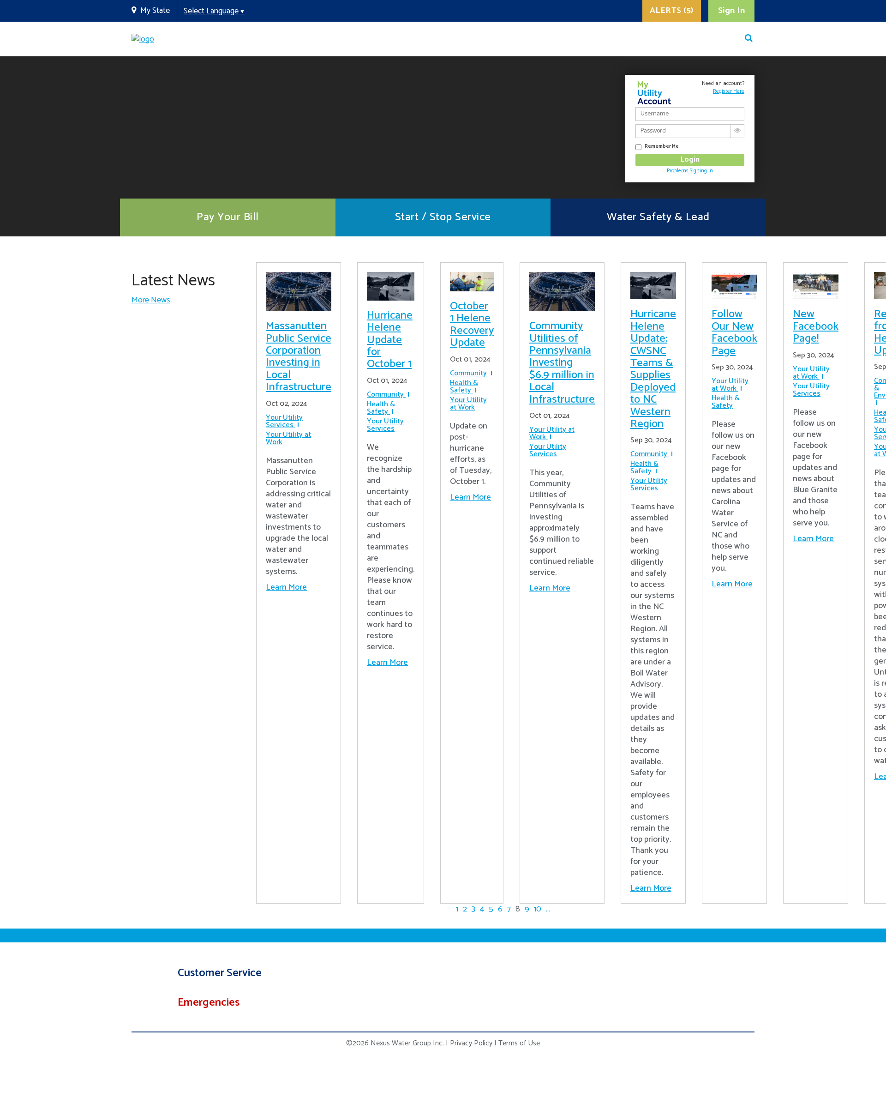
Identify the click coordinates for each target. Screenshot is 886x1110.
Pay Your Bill (228, 217)
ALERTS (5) (672, 11)
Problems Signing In (690, 170)
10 (537, 909)
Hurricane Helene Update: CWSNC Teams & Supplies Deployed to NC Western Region (653, 369)
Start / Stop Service (443, 217)
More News (151, 300)
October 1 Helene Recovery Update (472, 324)
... (548, 909)
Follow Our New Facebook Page (734, 332)
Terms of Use (519, 1043)
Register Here (728, 91)
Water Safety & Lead (658, 217)
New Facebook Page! (815, 326)
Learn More (286, 587)
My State (155, 11)
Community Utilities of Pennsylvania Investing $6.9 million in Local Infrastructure (562, 362)
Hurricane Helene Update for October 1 (390, 340)
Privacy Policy (471, 1043)
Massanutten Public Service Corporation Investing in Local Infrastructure (298, 356)
